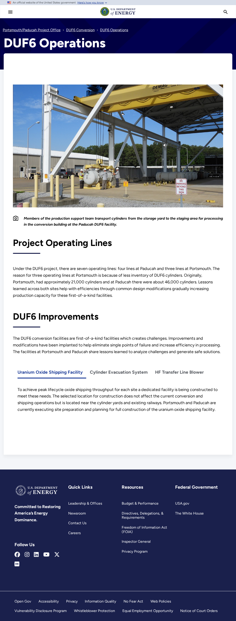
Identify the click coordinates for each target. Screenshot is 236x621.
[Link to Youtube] (46, 555)
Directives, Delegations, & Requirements (142, 515)
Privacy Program (135, 551)
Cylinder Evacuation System (119, 372)
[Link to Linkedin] (36, 555)
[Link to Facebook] (17, 555)
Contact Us (77, 523)
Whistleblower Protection (94, 611)
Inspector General (136, 541)
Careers (74, 533)
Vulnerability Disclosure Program (41, 611)
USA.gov (182, 503)
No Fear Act (133, 601)
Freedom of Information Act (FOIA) (144, 529)
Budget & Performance (140, 503)
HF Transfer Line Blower (179, 372)
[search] (225, 12)
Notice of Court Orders (199, 611)
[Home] (118, 16)
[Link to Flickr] (17, 564)
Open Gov (23, 601)
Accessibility (48, 601)
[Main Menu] (10, 12)
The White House (189, 513)
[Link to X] (57, 555)
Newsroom (77, 513)
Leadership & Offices (85, 503)
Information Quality (100, 601)
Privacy (72, 601)
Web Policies (160, 601)
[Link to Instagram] (27, 555)
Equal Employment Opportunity (147, 611)
